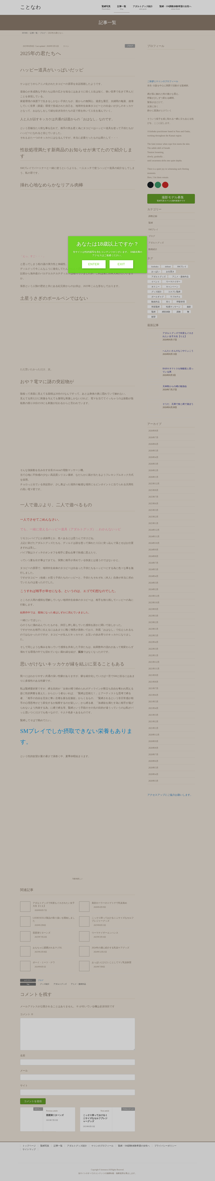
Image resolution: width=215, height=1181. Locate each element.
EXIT (121, 264)
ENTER (93, 264)
